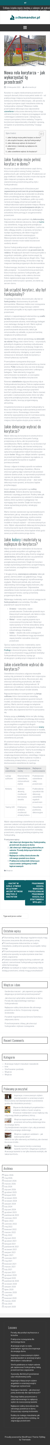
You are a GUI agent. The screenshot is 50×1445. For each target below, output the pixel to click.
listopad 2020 (10, 1278)
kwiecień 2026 (11, 1181)
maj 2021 (8, 1261)
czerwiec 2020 (11, 1292)
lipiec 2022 (9, 1221)
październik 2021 (12, 1247)
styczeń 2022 (10, 1238)
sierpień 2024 (10, 1204)
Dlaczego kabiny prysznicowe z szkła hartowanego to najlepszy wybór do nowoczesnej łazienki (24, 1399)
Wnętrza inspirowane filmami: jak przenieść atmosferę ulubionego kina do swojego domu (25, 1122)
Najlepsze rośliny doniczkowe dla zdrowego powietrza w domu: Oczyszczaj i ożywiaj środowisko (23, 1010)
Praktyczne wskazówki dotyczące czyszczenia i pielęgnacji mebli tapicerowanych (24, 863)
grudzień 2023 (11, 1212)
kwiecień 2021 (11, 1264)
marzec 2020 (10, 1301)
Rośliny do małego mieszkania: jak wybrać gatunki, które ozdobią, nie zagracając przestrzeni (25, 1418)
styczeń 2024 (10, 1209)
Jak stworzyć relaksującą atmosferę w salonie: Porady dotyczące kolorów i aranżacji (26, 850)
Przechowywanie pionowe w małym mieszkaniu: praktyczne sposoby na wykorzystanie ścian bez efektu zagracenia (23, 954)
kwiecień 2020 (11, 1298)
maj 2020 (8, 1295)
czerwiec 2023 (11, 1218)
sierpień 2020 (10, 1287)
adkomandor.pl (30, 87)
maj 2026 (8, 1178)
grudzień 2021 (11, 1241)
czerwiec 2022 (11, 1224)
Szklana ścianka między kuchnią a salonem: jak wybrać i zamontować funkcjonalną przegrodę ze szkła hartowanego (23, 962)
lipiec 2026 (9, 1175)
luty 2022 (8, 1235)
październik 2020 (12, 1281)
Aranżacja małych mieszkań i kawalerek (21, 1064)
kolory (16, 539)
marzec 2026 (10, 1184)
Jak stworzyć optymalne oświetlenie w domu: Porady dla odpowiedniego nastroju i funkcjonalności (24, 1001)
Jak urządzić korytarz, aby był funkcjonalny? (24, 140)
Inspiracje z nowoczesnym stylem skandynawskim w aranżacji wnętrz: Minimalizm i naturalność (26, 1358)
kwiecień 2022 (11, 1229)
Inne (6, 1067)
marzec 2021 (10, 1267)
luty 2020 (8, 1304)
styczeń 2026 (10, 1189)
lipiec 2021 (9, 1255)
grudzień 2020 (11, 1275)
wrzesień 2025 (11, 1198)
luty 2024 (8, 1207)
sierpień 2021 (10, 1252)
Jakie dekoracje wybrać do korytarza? (21, 143)
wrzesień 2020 (11, 1284)
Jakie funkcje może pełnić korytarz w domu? (24, 138)
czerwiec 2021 (11, 1258)
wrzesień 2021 (11, 1249)
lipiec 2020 (9, 1289)
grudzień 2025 (11, 1192)
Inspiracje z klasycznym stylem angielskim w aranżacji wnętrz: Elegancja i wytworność (24, 1383)
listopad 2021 (10, 1244)
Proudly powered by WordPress (18, 1437)
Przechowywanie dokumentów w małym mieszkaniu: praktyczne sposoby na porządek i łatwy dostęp (24, 946)
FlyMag (42, 1437)
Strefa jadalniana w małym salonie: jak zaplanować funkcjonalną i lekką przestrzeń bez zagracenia (26, 1367)
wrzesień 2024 (11, 1201)
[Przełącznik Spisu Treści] (40, 134)
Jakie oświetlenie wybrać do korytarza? (22, 152)
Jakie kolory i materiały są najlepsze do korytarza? (22, 147)
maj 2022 (8, 1227)
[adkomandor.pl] (25, 17)
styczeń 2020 (10, 1307)
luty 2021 (8, 1269)
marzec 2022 (10, 1232)
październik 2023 (12, 1215)
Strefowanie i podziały (14, 1069)
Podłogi (7, 650)
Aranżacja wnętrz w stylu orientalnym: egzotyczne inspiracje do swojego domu (25, 1348)
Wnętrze (9, 871)
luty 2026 (8, 1187)
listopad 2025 (10, 1195)
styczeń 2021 (10, 1272)
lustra (41, 222)
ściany (41, 727)
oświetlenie (9, 111)
